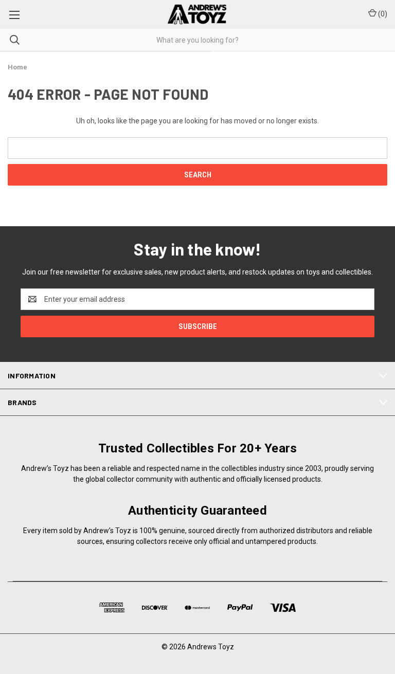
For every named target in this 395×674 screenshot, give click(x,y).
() (381, 14)
